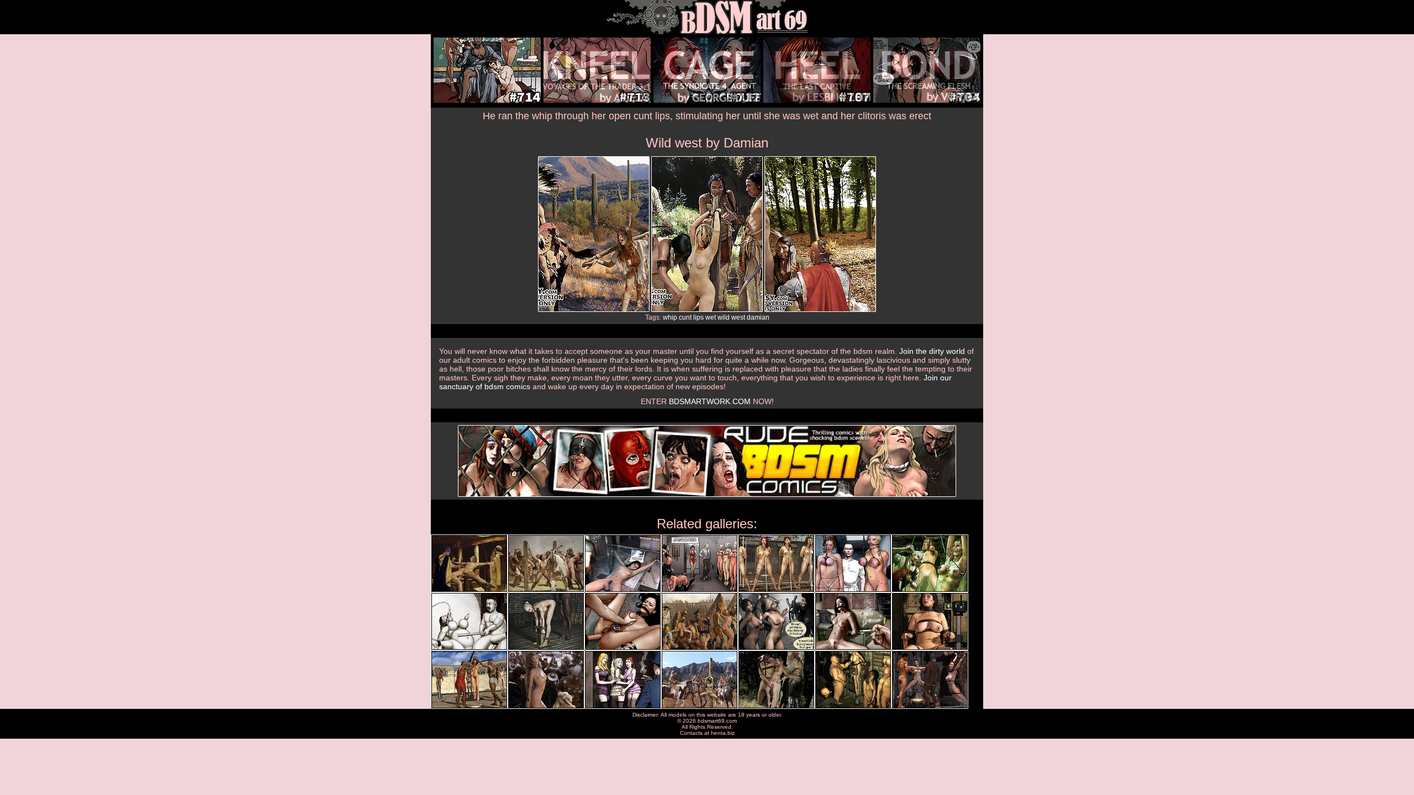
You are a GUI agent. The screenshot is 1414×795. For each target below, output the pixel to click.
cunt (685, 317)
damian (758, 317)
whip (670, 317)
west (738, 317)
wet (710, 317)
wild (723, 317)
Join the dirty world (932, 351)
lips (698, 317)
